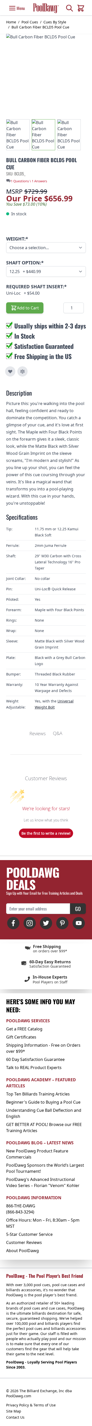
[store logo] (46, 8)
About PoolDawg (22, 1250)
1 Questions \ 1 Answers (29, 181)
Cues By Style (54, 22)
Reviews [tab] (37, 733)
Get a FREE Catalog (24, 1029)
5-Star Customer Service (29, 1234)
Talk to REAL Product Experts (34, 1067)
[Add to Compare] (22, 371)
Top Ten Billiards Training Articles (38, 1094)
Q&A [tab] (57, 733)
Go (78, 908)
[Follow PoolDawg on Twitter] (46, 923)
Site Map (13, 1411)
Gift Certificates (21, 1037)
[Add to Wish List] (10, 371)
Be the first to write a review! (46, 833)
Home (11, 22)
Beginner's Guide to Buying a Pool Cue (43, 1102)
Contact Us (15, 1417)
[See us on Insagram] (30, 923)
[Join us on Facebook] (13, 923)
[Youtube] (79, 923)
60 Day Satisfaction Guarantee (35, 1059)
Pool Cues (29, 22)
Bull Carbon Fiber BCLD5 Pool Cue (40, 27)
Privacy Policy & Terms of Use (31, 1405)
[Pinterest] (62, 923)
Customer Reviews (24, 1242)
